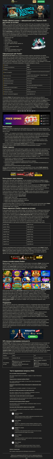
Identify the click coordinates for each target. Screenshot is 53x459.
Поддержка (7, 47)
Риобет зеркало (8, 40)
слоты (44, 214)
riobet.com (29, 69)
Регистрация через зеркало (11, 42)
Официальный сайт (9, 37)
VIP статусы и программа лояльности (13, 49)
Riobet (21, 413)
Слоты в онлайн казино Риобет (12, 46)
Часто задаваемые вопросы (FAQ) (12, 50)
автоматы (45, 266)
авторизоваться (32, 451)
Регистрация (8, 39)
